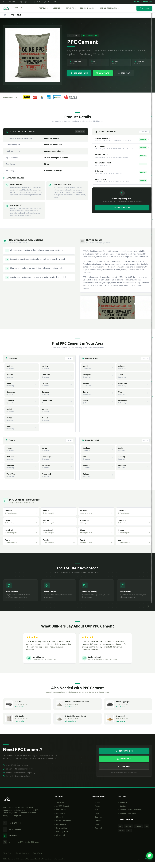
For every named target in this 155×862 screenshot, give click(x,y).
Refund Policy (37, 853)
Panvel (97, 802)
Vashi (97, 810)
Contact (123, 806)
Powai (97, 824)
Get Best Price (81, 73)
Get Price (146, 8)
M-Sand (59, 817)
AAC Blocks (60, 813)
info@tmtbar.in (27, 2)
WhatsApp (104, 73)
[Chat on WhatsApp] (149, 855)
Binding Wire (61, 828)
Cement (56, 8)
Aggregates (61, 824)
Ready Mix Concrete (64, 820)
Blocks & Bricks (87, 8)
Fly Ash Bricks (61, 835)
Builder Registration (128, 813)
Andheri (98, 820)
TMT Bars (43, 8)
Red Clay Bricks (62, 831)
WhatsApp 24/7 (15, 835)
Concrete (70, 8)
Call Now (126, 73)
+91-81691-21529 (10, 2)
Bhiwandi (98, 828)
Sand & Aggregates (108, 8)
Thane (97, 806)
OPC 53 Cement (62, 806)
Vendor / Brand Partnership (131, 810)
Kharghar (98, 817)
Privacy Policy (7, 853)
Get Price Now (123, 207)
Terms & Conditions (22, 853)
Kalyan (97, 813)
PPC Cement (61, 810)
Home (5, 15)
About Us (124, 802)
